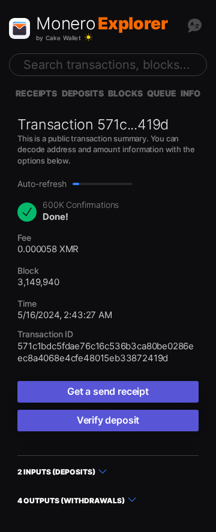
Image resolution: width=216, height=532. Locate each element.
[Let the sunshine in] (88, 37)
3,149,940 (38, 282)
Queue (161, 93)
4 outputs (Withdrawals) (71, 500)
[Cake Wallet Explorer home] (19, 28)
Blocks (125, 93)
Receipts (36, 93)
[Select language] (194, 25)
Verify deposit (108, 420)
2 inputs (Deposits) (56, 471)
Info (190, 93)
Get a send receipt (108, 391)
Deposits (83, 93)
